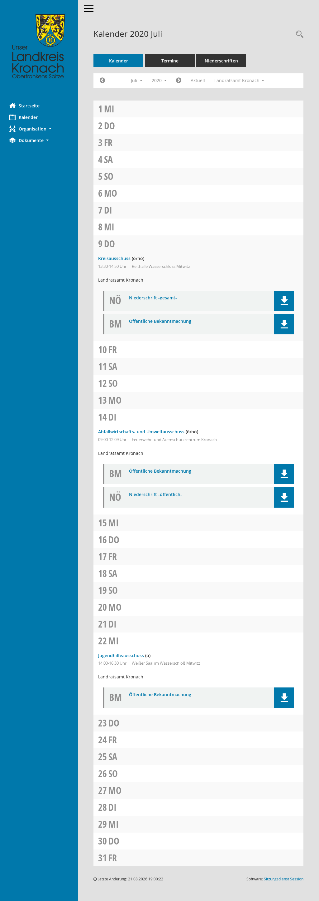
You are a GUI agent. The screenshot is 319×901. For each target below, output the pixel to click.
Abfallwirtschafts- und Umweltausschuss (141, 432)
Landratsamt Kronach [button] (237, 80)
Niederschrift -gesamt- (153, 298)
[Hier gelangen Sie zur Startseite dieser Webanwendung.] (39, 46)
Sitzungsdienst (283, 879)
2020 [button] (157, 80)
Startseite (29, 106)
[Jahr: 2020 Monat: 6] (102, 80)
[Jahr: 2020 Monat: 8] (178, 80)
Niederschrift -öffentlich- (155, 494)
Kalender (28, 117)
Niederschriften (221, 61)
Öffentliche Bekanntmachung (160, 321)
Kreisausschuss (114, 258)
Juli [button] (135, 80)
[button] (39, 129)
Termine (170, 61)
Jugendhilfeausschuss (121, 655)
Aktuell (198, 80)
